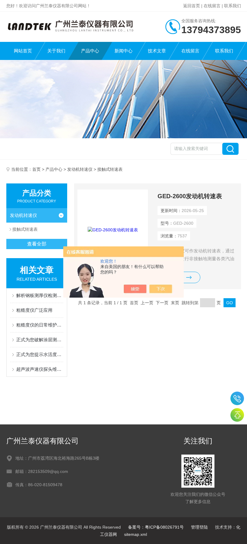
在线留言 (212, 5)
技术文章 (157, 50)
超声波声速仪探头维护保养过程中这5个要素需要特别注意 (40, 369)
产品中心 (90, 50)
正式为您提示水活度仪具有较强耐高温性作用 (40, 354)
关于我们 (56, 50)
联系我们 (232, 5)
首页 (36, 169)
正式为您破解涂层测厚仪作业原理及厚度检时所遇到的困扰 (40, 339)
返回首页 (191, 5)
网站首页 (23, 50)
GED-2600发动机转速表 (190, 196)
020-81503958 (237, 398)
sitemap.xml (135, 534)
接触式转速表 (25, 229)
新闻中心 (123, 50)
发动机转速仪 (79, 169)
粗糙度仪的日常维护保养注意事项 (40, 324)
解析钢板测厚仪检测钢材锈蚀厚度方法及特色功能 (40, 295)
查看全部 (36, 243)
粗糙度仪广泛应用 (34, 310)
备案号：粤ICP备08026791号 (156, 527)
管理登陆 (199, 527)
